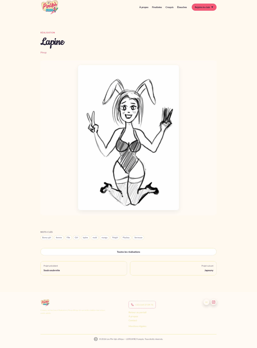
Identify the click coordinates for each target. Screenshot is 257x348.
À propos (143, 7)
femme (59, 237)
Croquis (170, 7)
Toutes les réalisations (128, 251)
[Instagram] (214, 302)
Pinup (43, 52)
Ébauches (182, 7)
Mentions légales (137, 326)
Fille (68, 237)
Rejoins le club (202, 7)
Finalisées (157, 7)
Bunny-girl (46, 237)
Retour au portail (137, 312)
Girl (76, 237)
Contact (132, 320)
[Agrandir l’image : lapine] (128, 137)
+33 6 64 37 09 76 (144, 304)
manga (104, 237)
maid (95, 237)
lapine (85, 237)
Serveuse (138, 237)
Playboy (126, 237)
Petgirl (115, 237)
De (206, 302)
